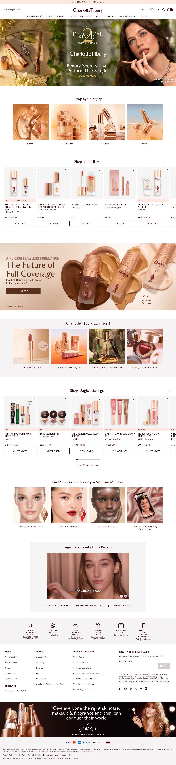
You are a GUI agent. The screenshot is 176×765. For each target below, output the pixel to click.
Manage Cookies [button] (66, 755)
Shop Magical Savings (88, 465)
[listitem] (34, 17)
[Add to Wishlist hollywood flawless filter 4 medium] (100, 170)
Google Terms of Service (65, 758)
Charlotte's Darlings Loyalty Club (50, 684)
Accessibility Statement (82, 689)
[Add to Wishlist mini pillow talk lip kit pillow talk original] (133, 170)
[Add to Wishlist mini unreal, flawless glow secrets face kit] (100, 399)
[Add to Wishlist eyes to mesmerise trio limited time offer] (67, 399)
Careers (8, 668)
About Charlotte (12, 662)
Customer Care (42, 657)
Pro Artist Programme (82, 668)
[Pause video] (121, 596)
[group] (18, 197)
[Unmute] (125, 596)
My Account (41, 679)
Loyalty (143, 10)
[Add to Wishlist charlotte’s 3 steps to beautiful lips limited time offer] (166, 399)
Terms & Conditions (35, 755)
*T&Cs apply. (124, 674)
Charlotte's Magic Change (84, 684)
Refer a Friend (78, 657)
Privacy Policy (11, 673)
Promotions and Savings (83, 679)
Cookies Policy (11, 679)
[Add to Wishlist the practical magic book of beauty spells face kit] (33, 399)
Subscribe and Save (81, 662)
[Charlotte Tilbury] (88, 10)
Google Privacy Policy (44, 758)
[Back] (164, 162)
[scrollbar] (88, 459)
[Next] (170, 162)
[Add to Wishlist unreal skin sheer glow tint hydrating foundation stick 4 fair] (67, 170)
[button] (164, 10)
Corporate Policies (51, 755)
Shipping (40, 662)
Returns (39, 668)
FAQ (38, 673)
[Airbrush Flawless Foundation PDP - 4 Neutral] (88, 276)
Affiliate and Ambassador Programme (88, 673)
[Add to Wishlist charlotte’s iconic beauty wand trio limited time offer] (133, 399)
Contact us (90, 751)
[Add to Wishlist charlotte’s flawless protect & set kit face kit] (166, 170)
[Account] (151, 9)
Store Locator (11, 657)
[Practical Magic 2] (88, 52)
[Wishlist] (157, 10)
